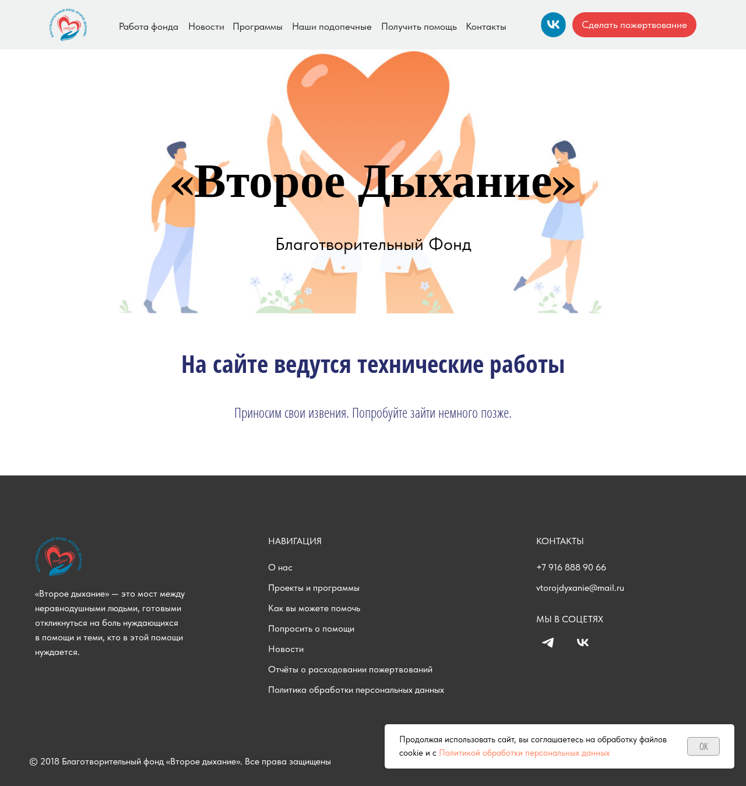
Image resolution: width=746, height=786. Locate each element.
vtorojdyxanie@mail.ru (580, 587)
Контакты (486, 26)
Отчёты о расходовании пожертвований (350, 669)
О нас (280, 567)
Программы (258, 26)
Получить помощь (419, 26)
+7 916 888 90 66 (571, 567)
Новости (206, 26)
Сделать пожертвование (634, 24)
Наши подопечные (332, 26)
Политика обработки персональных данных (356, 689)
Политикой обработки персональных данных (524, 753)
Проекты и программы (314, 587)
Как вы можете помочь (314, 608)
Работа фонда (148, 26)
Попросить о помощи (311, 628)
